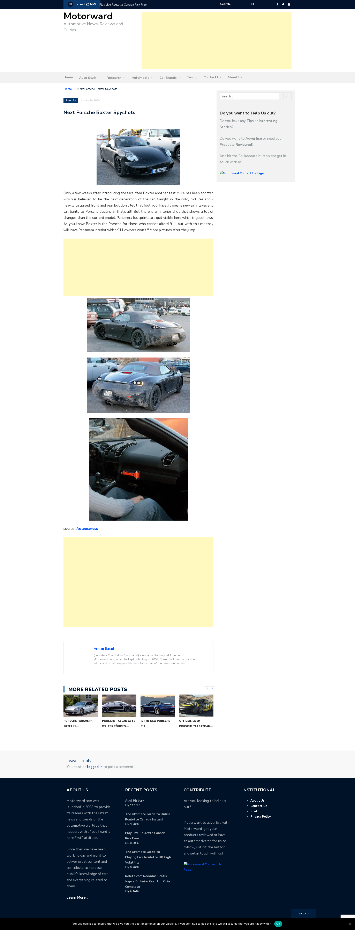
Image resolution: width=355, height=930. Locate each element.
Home (68, 77)
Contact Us (212, 77)
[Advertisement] (217, 40)
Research (114, 77)
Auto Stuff (88, 77)
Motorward (88, 16)
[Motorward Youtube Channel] (289, 4)
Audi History (134, 801)
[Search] (253, 4)
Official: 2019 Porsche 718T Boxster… (189, 726)
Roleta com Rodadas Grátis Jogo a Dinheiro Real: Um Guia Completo (147, 881)
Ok (278, 923)
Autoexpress (87, 528)
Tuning (192, 77)
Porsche (71, 100)
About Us (234, 77)
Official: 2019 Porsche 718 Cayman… (158, 723)
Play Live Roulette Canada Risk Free (123, 5)
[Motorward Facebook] (277, 4)
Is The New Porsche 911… (117, 723)
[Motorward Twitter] (283, 4)
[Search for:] (233, 4)
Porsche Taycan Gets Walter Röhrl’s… (80, 723)
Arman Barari (104, 648)
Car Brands (168, 77)
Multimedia (140, 77)
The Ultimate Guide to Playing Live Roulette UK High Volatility (148, 857)
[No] (350, 924)
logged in (95, 766)
